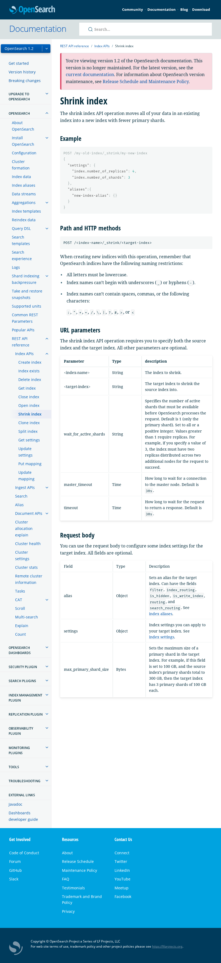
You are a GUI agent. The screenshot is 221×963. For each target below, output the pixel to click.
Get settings (29, 440)
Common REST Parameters (25, 318)
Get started (19, 63)
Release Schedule (78, 861)
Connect (122, 852)
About (67, 852)
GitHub (15, 870)
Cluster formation (21, 165)
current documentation (90, 74)
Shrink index (30, 414)
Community (132, 9)
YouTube (122, 879)
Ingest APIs (25, 487)
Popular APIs (23, 329)
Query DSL (21, 228)
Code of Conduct (24, 852)
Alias (19, 504)
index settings (161, 636)
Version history (22, 71)
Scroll (20, 608)
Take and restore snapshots (27, 294)
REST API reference (20, 342)
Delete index (29, 379)
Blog (184, 9)
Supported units (26, 306)
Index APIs (24, 353)
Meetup (122, 887)
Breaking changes (25, 80)
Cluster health (28, 543)
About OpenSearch (23, 126)
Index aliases (23, 185)
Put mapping (30, 463)
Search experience (22, 255)
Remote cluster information (28, 579)
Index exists (29, 370)
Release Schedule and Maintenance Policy (146, 81)
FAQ (65, 879)
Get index (27, 388)
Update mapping (26, 475)
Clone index (29, 422)
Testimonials (73, 887)
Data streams (24, 193)
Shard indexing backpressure (25, 279)
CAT (18, 599)
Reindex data (24, 219)
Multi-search (26, 617)
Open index (28, 405)
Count (20, 634)
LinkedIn (122, 870)
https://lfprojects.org (167, 946)
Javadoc (15, 804)
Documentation (161, 9)
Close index (28, 396)
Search (21, 496)
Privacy (68, 911)
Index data (21, 176)
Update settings (25, 452)
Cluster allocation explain (24, 528)
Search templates (21, 240)
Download (201, 9)
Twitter (121, 861)
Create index (29, 362)
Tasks (20, 591)
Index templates (26, 211)
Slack (13, 879)
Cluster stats (26, 567)
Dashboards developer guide (23, 816)
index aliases (160, 613)
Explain (21, 625)
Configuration (24, 152)
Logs (16, 267)
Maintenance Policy (79, 870)
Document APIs (28, 513)
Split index (27, 431)
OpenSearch (32, 10)
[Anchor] (84, 138)
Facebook (123, 896)
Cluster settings (22, 555)
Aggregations (24, 202)
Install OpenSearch (23, 141)
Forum (15, 861)
